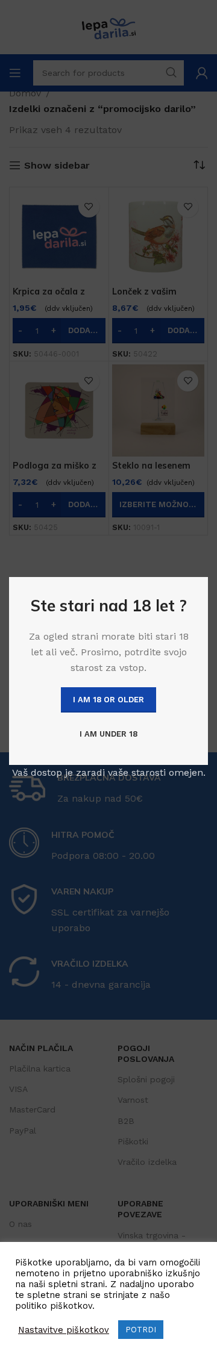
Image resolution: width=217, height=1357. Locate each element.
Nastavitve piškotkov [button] (63, 1329)
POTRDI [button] (140, 1329)
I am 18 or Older (108, 699)
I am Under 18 (108, 733)
